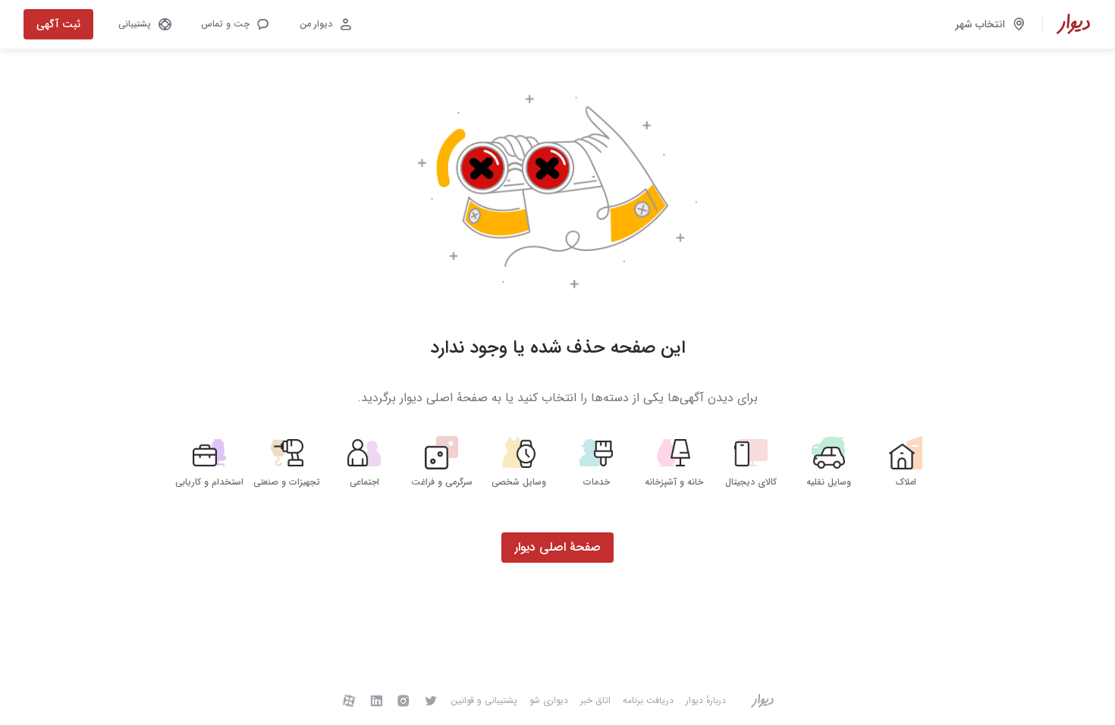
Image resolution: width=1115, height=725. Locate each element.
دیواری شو (548, 700)
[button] (234, 24)
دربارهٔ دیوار (706, 700)
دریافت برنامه (648, 700)
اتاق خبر (595, 700)
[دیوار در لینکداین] (376, 700)
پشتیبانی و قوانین (484, 700)
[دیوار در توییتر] (430, 700)
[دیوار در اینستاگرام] (403, 700)
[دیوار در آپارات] (348, 700)
